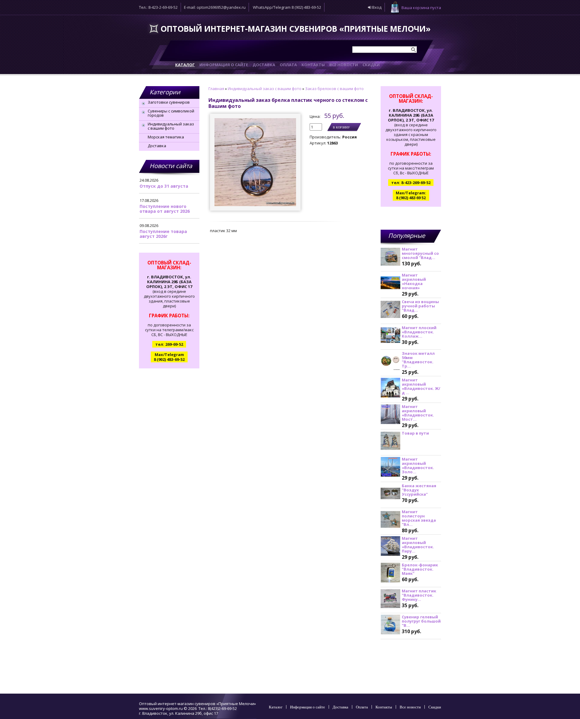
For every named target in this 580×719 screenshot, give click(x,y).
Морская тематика (166, 137)
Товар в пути (415, 433)
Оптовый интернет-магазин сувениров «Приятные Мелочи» (295, 28)
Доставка (157, 146)
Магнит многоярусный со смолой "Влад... (420, 253)
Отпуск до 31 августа (164, 186)
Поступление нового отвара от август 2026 (165, 208)
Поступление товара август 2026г (163, 233)
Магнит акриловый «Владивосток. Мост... (418, 412)
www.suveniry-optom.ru (161, 708)
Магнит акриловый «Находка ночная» (414, 281)
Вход (376, 7)
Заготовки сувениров (169, 102)
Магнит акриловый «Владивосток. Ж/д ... (421, 386)
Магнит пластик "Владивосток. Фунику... (419, 595)
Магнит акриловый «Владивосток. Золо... (418, 465)
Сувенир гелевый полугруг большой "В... (421, 621)
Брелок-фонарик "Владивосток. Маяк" (420, 569)
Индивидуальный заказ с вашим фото (171, 126)
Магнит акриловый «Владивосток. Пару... (418, 544)
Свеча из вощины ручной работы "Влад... (420, 306)
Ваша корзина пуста (421, 7)
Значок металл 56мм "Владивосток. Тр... (418, 359)
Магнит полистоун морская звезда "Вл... (419, 518)
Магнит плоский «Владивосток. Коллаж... (419, 331)
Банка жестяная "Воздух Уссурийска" (419, 490)
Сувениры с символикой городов (171, 113)
